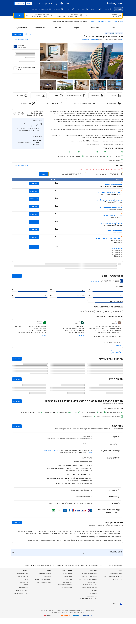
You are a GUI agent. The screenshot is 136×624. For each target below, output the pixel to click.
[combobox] (103, 16)
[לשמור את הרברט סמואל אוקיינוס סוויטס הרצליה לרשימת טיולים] (31, 34)
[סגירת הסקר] (15, 456)
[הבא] (14, 59)
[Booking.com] (114, 3)
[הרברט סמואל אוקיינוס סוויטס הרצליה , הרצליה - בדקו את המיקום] (122, 39)
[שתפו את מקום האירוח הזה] (26, 34)
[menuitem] (118, 9)
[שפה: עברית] (61, 3)
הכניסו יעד (114, 14)
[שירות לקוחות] (56, 3)
